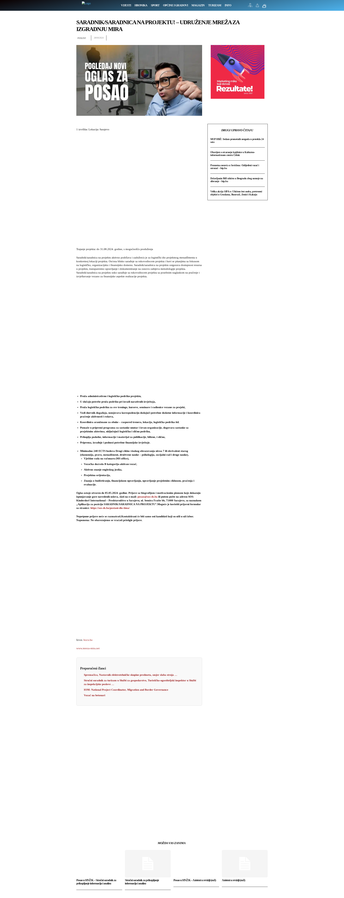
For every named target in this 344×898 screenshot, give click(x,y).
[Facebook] (239, 38)
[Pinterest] (255, 38)
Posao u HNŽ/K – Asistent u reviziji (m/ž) (194, 880)
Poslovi (81, 38)
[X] (247, 38)
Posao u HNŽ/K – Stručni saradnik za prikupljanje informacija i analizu (96, 882)
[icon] (250, 6)
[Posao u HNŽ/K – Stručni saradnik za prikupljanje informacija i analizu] (99, 863)
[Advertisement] (139, 190)
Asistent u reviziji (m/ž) (233, 880)
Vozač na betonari (94, 695)
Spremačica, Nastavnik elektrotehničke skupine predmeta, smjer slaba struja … (130, 674)
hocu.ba (87, 639)
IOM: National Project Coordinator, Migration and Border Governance (126, 689)
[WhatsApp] (264, 38)
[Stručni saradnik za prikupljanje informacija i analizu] (148, 863)
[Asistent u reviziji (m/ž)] (245, 863)
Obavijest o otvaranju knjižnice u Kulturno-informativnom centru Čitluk (232, 153)
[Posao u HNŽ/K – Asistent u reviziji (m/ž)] (196, 863)
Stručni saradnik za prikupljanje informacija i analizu (142, 882)
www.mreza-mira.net (88, 648)
